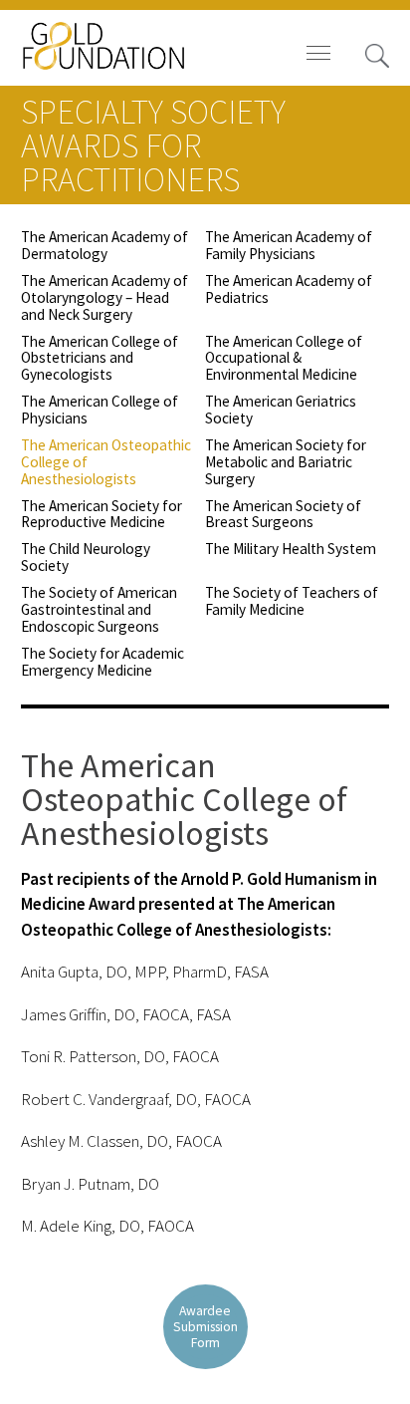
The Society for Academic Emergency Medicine (102, 662)
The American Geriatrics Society (280, 409)
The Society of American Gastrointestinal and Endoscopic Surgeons (99, 609)
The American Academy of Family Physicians (288, 245)
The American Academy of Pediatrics (288, 289)
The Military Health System (290, 548)
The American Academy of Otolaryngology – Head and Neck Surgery (104, 297)
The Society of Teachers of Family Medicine (291, 601)
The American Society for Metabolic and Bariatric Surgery (285, 461)
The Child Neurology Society (85, 557)
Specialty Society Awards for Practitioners (153, 145)
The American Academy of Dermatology (104, 245)
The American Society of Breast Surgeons (283, 514)
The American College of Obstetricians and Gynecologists (99, 358)
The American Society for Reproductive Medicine (101, 514)
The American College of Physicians (99, 409)
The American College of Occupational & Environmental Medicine (283, 358)
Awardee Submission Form (205, 1326)
